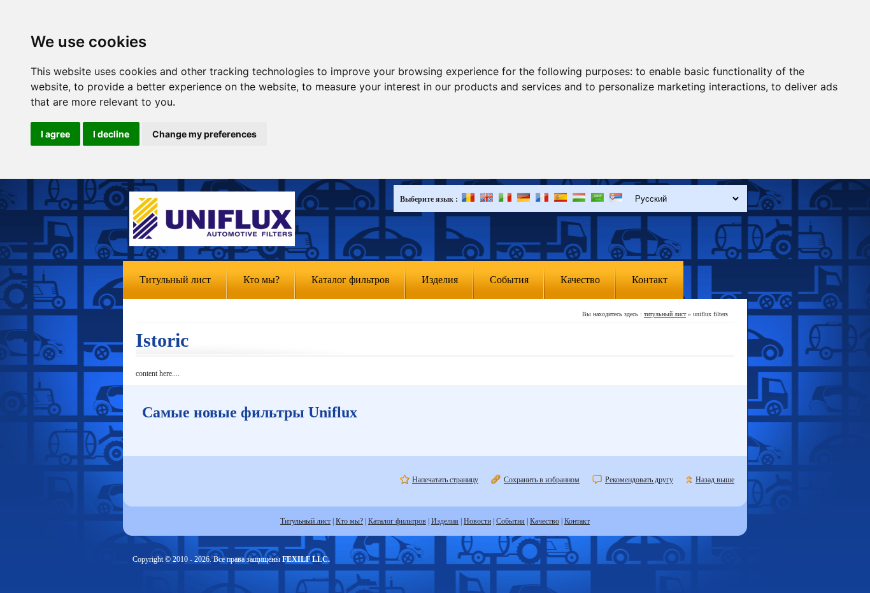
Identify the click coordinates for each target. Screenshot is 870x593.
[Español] (560, 199)
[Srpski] (616, 199)
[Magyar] (579, 199)
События (509, 279)
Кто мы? (261, 279)
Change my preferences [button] (204, 134)
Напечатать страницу (445, 479)
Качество (580, 279)
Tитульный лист (175, 279)
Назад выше (714, 479)
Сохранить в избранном (542, 479)
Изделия (440, 279)
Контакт (649, 279)
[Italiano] (505, 199)
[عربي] (597, 199)
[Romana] (468, 199)
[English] (486, 199)
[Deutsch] (523, 199)
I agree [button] (55, 134)
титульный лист (665, 313)
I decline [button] (111, 134)
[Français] (542, 199)
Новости (477, 521)
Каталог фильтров (350, 279)
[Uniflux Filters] (212, 220)
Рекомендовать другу (639, 479)
